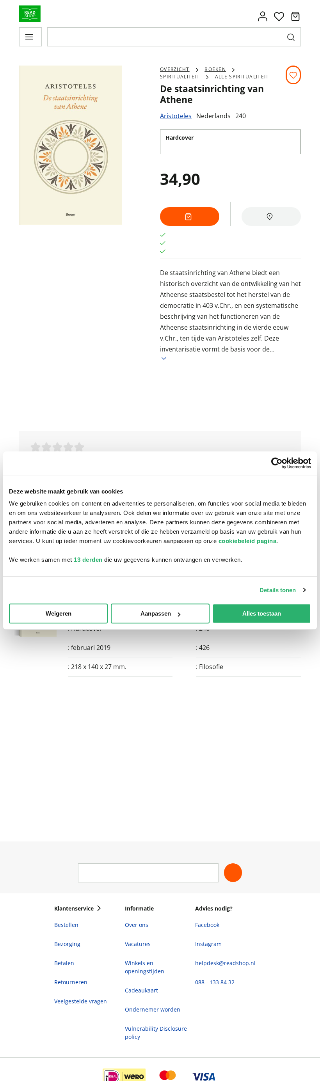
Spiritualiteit (180, 76)
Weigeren (58, 613)
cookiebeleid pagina (248, 541)
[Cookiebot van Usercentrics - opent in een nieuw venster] (277, 463)
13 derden (88, 559)
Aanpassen (155, 613)
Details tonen (278, 590)
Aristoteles (176, 116)
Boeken (215, 69)
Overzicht (175, 69)
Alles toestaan (261, 613)
